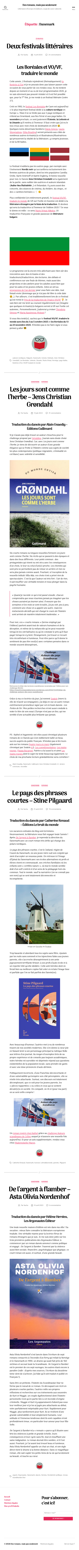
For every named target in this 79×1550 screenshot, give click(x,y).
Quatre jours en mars (39, 744)
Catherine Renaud (19, 1162)
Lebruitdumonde (46, 1162)
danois (38, 1475)
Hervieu (44, 1475)
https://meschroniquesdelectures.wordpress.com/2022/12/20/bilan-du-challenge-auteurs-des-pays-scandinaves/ (38, 691)
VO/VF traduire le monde (32, 363)
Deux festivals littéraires (39, 46)
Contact (7, 1500)
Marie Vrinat (47, 360)
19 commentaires (55, 809)
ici (32, 747)
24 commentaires (54, 55)
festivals (50, 358)
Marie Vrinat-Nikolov (45, 211)
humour (37, 1162)
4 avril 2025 (38, 55)
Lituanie (39, 360)
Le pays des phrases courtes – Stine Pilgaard (39, 797)
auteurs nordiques (19, 358)
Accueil (7, 1496)
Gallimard (34, 764)
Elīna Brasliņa (29, 132)
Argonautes (22, 1475)
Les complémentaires (45, 747)
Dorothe (39, 946)
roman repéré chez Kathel (25, 1133)
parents (56, 1162)
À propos (39, 39)
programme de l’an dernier (23, 290)
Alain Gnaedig (17, 764)
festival (35, 107)
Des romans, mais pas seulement (39, 5)
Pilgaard (63, 1162)
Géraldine (36, 438)
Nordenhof (51, 1475)
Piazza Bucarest (25, 751)
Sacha (26, 55)
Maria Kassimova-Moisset (32, 313)
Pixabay (48, 946)
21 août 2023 (38, 809)
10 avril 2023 (38, 1205)
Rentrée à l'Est (18, 363)
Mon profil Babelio (11, 1506)
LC (58, 764)
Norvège (55, 360)
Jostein (54, 699)
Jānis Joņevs (51, 129)
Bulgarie (29, 358)
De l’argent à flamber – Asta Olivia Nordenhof (39, 1193)
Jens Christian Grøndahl (47, 764)
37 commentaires (55, 413)
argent (15, 1475)
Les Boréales (24, 360)
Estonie (44, 358)
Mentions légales (11, 1503)
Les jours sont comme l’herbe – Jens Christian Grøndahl (39, 397)
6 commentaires (55, 1205)
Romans (44, 382)
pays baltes (63, 360)
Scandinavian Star (19, 1477)
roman (65, 1475)
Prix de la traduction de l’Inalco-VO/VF (42, 300)
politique (59, 1475)
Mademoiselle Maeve (25, 1143)
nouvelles (24, 766)
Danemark (37, 358)
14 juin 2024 (38, 413)
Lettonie (32, 360)
